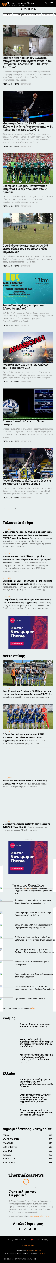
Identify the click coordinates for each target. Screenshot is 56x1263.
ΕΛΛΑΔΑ (17, 15)
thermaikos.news (11, 84)
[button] (46, 4)
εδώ (33, 1008)
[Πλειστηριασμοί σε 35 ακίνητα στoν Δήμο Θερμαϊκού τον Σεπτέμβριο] (6, 915)
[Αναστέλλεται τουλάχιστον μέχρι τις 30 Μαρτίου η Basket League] (28, 463)
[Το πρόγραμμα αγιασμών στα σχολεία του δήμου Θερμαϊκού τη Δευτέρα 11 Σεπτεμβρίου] (6, 903)
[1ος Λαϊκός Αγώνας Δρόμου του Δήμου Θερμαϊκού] (28, 288)
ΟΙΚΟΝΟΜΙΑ (36, 15)
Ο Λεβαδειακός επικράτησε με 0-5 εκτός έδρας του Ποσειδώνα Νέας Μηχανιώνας (25, 248)
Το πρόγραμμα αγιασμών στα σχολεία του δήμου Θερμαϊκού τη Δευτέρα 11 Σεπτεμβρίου (36, 1112)
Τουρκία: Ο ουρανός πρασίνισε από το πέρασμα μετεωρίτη (34, 1025)
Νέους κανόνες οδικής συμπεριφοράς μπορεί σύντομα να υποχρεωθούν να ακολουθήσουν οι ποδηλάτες (36, 1043)
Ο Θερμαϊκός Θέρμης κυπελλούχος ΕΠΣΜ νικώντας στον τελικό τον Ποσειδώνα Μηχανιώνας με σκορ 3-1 (23, 737)
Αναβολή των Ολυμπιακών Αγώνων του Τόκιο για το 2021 (26, 366)
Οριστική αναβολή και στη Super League (24, 423)
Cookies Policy (37, 1250)
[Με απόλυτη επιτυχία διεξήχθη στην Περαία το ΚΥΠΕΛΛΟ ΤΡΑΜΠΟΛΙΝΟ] (28, 806)
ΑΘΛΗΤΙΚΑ (7, 15)
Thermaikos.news (28, 1245)
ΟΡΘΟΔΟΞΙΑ (47, 15)
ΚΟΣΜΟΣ (25, 15)
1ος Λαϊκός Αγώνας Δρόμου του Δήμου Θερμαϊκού (24, 307)
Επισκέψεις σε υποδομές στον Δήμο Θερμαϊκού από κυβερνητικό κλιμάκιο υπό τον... (33, 890)
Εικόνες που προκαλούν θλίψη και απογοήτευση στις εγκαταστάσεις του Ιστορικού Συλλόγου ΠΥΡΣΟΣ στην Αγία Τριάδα (27, 62)
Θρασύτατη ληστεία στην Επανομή (30, 999)
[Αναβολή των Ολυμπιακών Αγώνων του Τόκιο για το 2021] (28, 347)
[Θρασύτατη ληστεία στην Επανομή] (6, 1001)
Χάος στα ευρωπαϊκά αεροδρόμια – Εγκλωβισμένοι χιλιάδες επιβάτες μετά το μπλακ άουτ (36, 1057)
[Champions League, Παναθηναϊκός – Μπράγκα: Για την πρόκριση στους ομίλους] (28, 168)
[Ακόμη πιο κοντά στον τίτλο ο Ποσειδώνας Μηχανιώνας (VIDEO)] (28, 762)
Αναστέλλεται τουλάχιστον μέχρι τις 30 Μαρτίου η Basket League (27, 482)
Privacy (29, 1250)
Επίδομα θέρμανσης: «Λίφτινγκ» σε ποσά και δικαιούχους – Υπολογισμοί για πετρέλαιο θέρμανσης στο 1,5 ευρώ (35, 1098)
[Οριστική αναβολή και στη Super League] (28, 404)
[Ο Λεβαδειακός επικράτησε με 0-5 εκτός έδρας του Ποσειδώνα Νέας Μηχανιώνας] (28, 228)
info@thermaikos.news (39, 1216)
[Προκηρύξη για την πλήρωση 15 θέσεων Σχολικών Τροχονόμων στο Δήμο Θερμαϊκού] (6, 952)
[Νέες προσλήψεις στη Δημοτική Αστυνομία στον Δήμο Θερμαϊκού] (6, 977)
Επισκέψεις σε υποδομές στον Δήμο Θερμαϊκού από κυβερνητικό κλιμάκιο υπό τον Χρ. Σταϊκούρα (36, 1083)
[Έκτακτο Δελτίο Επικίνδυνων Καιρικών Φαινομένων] (6, 964)
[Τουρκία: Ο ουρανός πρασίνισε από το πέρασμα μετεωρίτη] (10, 1029)
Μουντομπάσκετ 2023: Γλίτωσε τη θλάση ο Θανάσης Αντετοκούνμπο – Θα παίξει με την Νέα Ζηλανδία (28, 126)
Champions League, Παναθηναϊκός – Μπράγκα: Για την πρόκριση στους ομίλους (26, 189)
